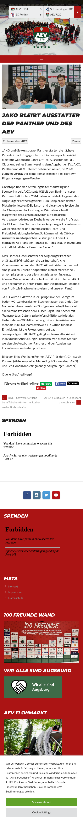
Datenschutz (15, 597)
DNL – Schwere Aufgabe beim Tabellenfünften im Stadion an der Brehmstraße (21, 402)
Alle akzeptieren (41, 802)
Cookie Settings (41, 812)
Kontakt (13, 586)
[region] (41, 787)
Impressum (15, 592)
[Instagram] (37, 495)
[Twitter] (46, 495)
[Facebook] (27, 495)
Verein (76, 141)
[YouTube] (56, 495)
